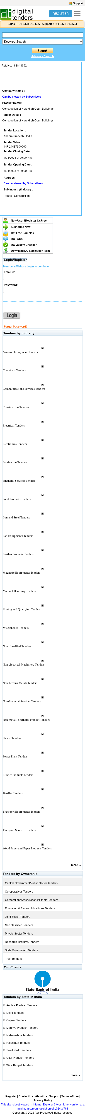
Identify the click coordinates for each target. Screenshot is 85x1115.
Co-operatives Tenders (19, 891)
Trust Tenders (13, 958)
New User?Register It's (29, 220)
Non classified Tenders (19, 925)
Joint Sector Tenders (17, 916)
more (74, 865)
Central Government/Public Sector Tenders (31, 883)
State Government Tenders (21, 950)
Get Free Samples (22, 233)
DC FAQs (17, 239)
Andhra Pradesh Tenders (21, 1005)
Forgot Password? (15, 326)
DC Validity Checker (24, 245)
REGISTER (61, 13)
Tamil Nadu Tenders (18, 1050)
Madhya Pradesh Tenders (22, 1027)
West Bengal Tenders (19, 1065)
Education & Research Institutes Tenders (30, 908)
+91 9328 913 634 (65, 24)
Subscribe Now (20, 227)
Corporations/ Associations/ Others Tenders (31, 900)
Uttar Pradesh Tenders (20, 1057)
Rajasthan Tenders (18, 1042)
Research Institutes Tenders (22, 942)
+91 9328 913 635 (28, 24)
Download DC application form (30, 250)
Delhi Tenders (15, 1012)
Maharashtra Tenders (19, 1035)
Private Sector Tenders (19, 933)
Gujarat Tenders (16, 1020)
